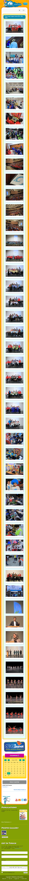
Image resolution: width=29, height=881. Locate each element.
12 (14, 768)
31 (8, 775)
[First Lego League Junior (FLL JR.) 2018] (14, 27)
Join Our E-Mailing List (8, 872)
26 (14, 773)
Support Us (16, 878)
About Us (4, 878)
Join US (10, 878)
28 (20, 773)
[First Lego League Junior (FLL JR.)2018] (14, 58)
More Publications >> (6, 822)
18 (11, 771)
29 (23, 773)
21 (20, 771)
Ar (23, 3)
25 (11, 773)
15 (23, 768)
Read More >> (5, 786)
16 (5, 771)
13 (17, 768)
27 (17, 773)
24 (8, 773)
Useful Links (24, 878)
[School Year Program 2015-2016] (4, 833)
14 (20, 768)
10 (8, 768)
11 (11, 768)
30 (5, 775)
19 (14, 771)
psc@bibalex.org (18, 848)
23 (5, 773)
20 (17, 771)
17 (8, 771)
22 (23, 771)
